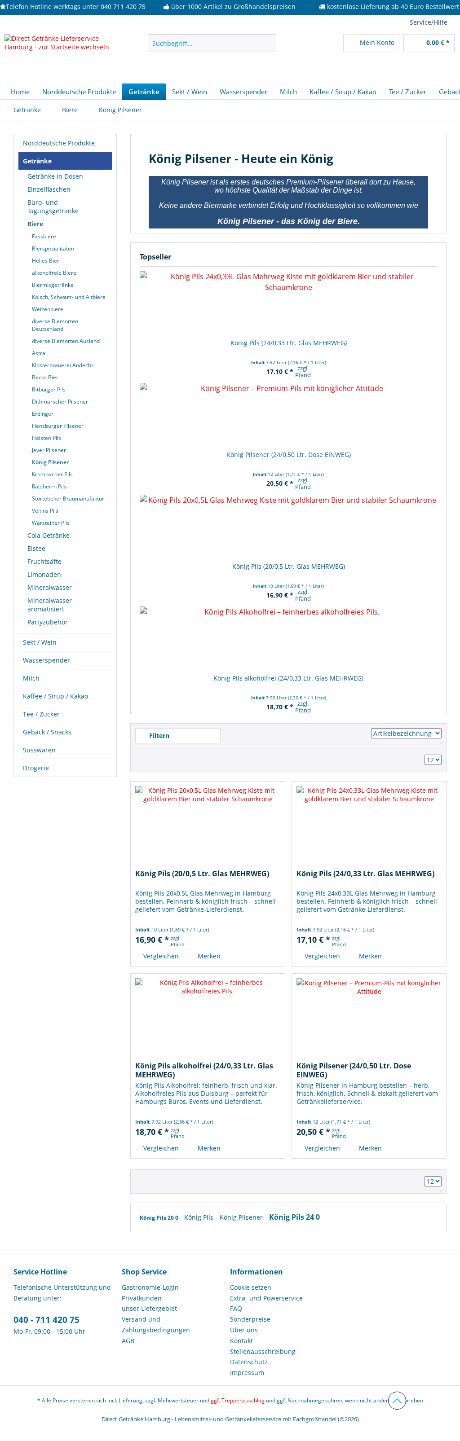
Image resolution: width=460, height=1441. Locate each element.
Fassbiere (44, 236)
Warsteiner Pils (51, 523)
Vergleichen (160, 956)
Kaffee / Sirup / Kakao (55, 696)
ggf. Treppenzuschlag (238, 1400)
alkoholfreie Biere (54, 273)
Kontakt (241, 1340)
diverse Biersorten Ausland (66, 341)
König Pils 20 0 (160, 1217)
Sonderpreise (250, 1319)
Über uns (244, 1330)
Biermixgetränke (53, 285)
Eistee (36, 548)
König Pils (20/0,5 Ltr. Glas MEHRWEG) (288, 566)
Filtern (158, 735)
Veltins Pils (45, 510)
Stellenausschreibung (263, 1351)
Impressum (247, 1372)
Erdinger (42, 413)
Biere (35, 224)
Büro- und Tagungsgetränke (53, 206)
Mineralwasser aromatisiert (49, 604)
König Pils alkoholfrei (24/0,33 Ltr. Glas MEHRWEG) (288, 678)
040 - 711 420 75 (46, 1320)
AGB (128, 1340)
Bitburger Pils (49, 389)
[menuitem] (212, 43)
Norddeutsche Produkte (59, 143)
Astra (38, 353)
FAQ (236, 1308)
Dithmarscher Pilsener (60, 401)
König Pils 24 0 (294, 1217)
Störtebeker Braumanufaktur (68, 498)
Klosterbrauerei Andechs (63, 365)
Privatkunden (142, 1298)
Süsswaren (39, 750)
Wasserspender (46, 660)
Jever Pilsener (49, 450)
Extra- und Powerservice (266, 1298)
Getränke (37, 161)
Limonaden (44, 574)
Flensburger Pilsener (58, 426)
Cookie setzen (250, 1287)
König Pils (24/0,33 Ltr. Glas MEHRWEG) (288, 342)
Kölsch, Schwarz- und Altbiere (69, 297)
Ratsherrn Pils (49, 486)
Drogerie (36, 768)
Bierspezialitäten (53, 248)
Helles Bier (45, 260)
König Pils (199, 1217)
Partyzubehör (47, 622)
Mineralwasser (49, 587)
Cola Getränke (48, 535)
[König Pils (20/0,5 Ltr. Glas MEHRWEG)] (288, 526)
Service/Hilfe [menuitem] (428, 22)
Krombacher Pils (52, 474)
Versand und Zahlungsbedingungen (156, 1324)
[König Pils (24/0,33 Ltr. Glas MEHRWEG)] (288, 302)
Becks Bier (45, 377)
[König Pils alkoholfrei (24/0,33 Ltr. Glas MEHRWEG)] (288, 637)
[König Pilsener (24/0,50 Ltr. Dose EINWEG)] (288, 414)
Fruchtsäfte (44, 561)
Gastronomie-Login (150, 1287)
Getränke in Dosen (55, 176)
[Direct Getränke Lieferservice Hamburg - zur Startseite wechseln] (59, 56)
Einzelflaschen (49, 189)
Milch (31, 678)
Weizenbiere (47, 309)
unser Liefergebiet (149, 1308)
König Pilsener (50, 462)
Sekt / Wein (40, 642)
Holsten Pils (46, 438)
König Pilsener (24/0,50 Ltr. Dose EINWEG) (288, 454)
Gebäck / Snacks (47, 732)
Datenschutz (249, 1362)
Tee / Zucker (41, 714)
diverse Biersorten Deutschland (55, 325)
